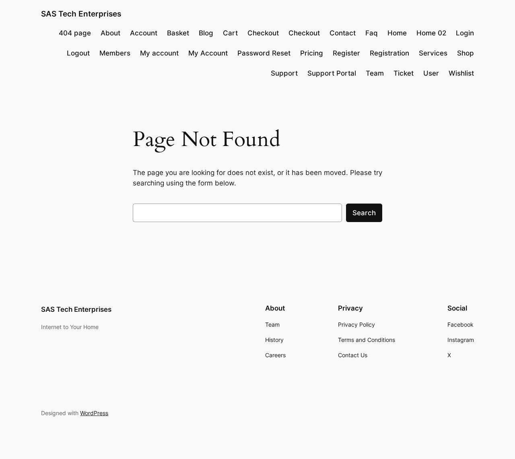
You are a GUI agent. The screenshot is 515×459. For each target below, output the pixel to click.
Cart (230, 33)
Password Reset (263, 53)
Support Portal (331, 73)
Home (397, 33)
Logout (78, 53)
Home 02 (431, 33)
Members (114, 53)
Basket (178, 33)
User (431, 73)
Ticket (403, 73)
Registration (389, 53)
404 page (75, 33)
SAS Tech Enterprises (81, 14)
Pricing (311, 53)
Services (433, 53)
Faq (371, 33)
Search (364, 213)
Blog (206, 33)
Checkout (263, 33)
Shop (465, 53)
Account (143, 33)
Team (375, 73)
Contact (343, 33)
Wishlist (461, 73)
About (110, 33)
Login (465, 33)
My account (159, 53)
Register (346, 53)
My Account (208, 53)
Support (284, 73)
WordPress (94, 413)
